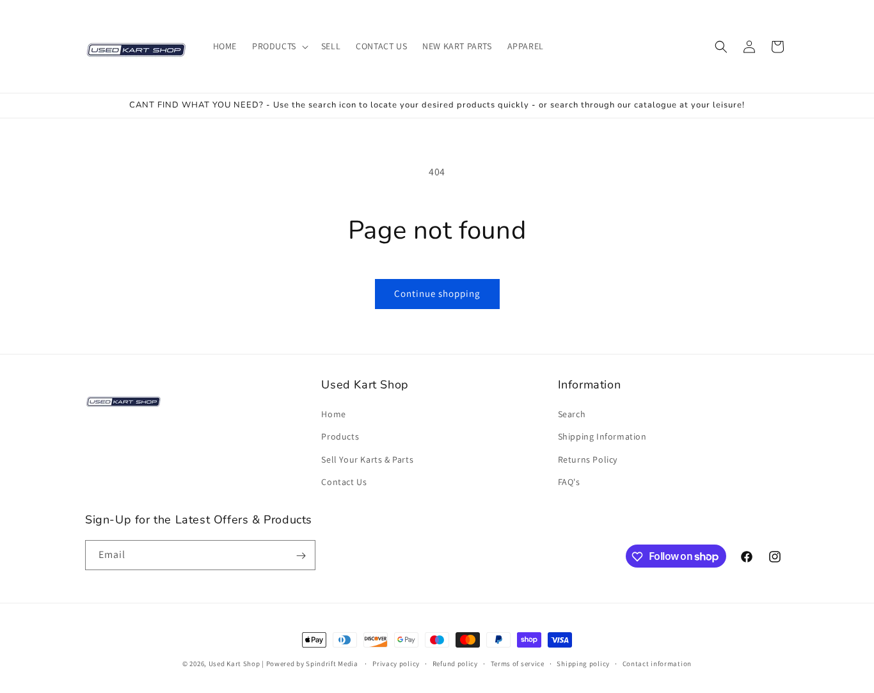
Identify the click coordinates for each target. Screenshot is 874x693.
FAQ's (569, 482)
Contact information (657, 662)
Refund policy (455, 662)
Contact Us (344, 482)
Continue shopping (437, 293)
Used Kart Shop (234, 663)
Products (340, 437)
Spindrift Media (332, 663)
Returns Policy (587, 459)
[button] (279, 46)
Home (333, 414)
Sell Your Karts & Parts (367, 459)
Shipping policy (583, 662)
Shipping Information (602, 437)
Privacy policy (396, 662)
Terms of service (517, 662)
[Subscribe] (301, 556)
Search (572, 414)
